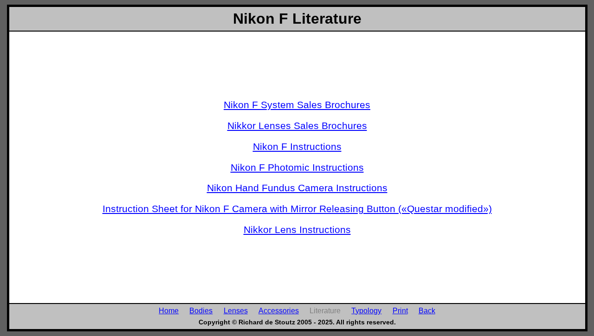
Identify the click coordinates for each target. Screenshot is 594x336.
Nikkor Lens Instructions (297, 229)
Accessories (278, 310)
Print (400, 310)
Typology (366, 310)
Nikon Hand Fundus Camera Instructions (297, 187)
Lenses (236, 310)
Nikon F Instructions (297, 146)
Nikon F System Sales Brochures (297, 104)
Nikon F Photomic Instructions (297, 167)
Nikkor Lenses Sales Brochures (297, 125)
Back (427, 310)
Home (169, 310)
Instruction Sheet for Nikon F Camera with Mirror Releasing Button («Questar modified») (297, 208)
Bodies (201, 310)
